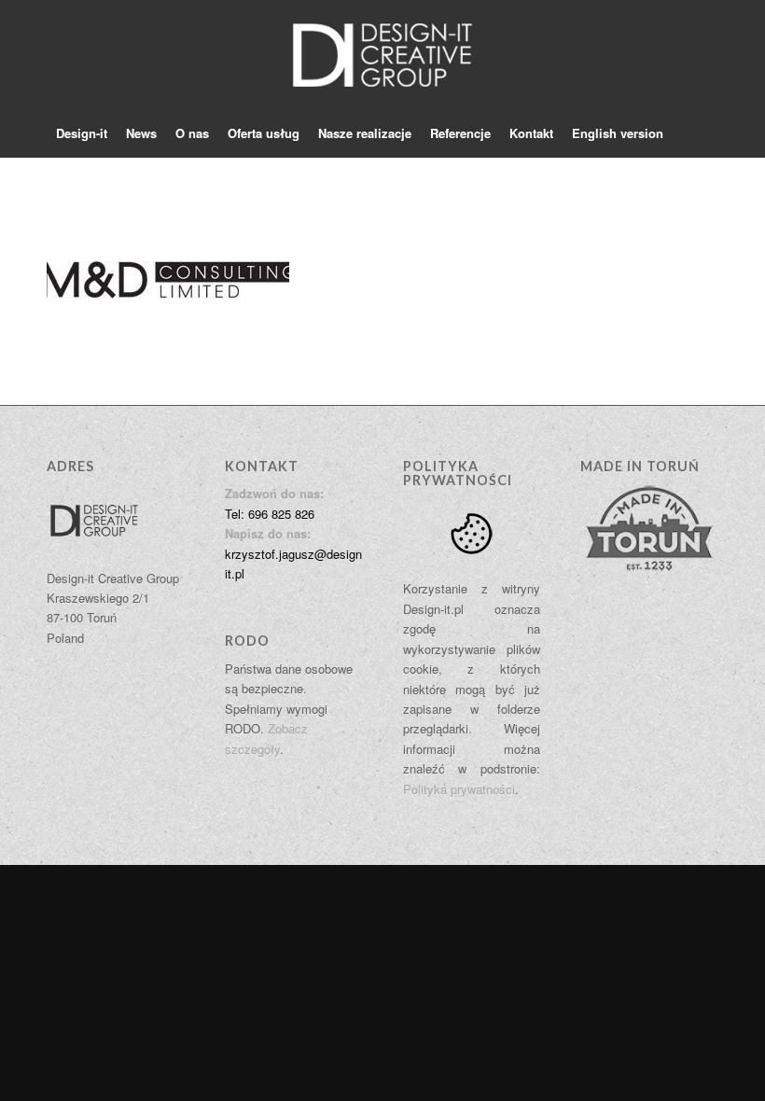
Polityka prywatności (459, 789)
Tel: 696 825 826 (269, 514)
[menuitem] (82, 133)
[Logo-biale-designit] (382, 55)
